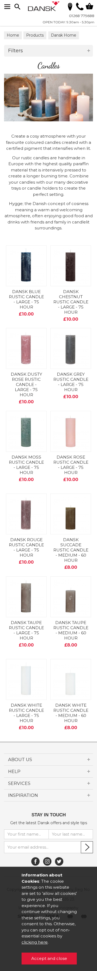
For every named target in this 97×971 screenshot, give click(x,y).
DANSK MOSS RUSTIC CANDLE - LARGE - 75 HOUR (26, 464)
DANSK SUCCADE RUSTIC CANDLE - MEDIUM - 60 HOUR (70, 550)
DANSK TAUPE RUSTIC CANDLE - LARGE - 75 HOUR (26, 630)
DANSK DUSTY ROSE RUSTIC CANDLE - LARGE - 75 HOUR (26, 384)
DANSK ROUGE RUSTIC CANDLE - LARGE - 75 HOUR (26, 547)
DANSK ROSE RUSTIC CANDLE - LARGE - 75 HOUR (70, 464)
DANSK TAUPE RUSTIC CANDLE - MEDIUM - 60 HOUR (70, 630)
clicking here (35, 942)
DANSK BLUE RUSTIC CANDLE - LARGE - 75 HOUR (26, 299)
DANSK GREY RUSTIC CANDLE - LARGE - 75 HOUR (70, 382)
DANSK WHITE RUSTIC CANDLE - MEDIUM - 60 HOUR (70, 713)
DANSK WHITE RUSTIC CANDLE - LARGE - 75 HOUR (26, 713)
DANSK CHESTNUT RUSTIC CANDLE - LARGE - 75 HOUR (70, 302)
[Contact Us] (80, 8)
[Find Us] (70, 6)
